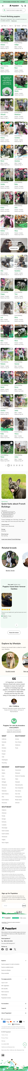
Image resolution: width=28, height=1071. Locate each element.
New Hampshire (19, 788)
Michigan (4, 782)
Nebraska (4, 791)
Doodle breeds (10, 671)
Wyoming (4, 763)
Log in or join (4, 982)
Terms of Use (4, 1034)
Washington (5, 760)
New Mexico (18, 742)
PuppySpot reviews (6, 997)
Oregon (3, 754)
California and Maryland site (8, 1047)
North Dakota (5, 794)
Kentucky (4, 822)
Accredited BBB (5, 1044)
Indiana (3, 773)
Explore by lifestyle (6, 970)
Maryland (17, 782)
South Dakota (5, 800)
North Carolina (5, 831)
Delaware (17, 773)
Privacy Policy (4, 1038)
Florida (3, 816)
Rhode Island (18, 800)
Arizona (17, 739)
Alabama (4, 810)
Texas (16, 748)
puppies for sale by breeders (14, 732)
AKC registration (5, 985)
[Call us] (22, 6)
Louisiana (4, 825)
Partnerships (4, 994)
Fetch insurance (5, 991)
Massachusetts (19, 785)
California (4, 739)
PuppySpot (4, 922)
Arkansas (4, 813)
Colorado (4, 742)
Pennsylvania (18, 797)
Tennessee (4, 836)
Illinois (3, 770)
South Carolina (5, 834)
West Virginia (5, 842)
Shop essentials (5, 973)
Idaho (3, 745)
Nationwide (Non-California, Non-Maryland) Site (12, 1050)
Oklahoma (17, 745)
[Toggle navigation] (3, 6)
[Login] (25, 6)
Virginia (3, 839)
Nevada (4, 751)
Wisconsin (4, 803)
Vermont (17, 803)
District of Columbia (20, 776)
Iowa (3, 776)
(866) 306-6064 (8, 941)
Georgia (4, 819)
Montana (4, 748)
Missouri (4, 788)
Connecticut (18, 770)
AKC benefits (4, 988)
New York (17, 794)
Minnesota (4, 785)
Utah (3, 757)
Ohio (3, 797)
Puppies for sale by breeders (13, 922)
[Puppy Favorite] (11, 30)
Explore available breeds (7, 967)
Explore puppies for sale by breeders (10, 964)
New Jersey (18, 791)
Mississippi (4, 828)
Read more (14, 20)
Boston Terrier (10, 570)
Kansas (3, 779)
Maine (16, 779)
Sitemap (3, 1041)
